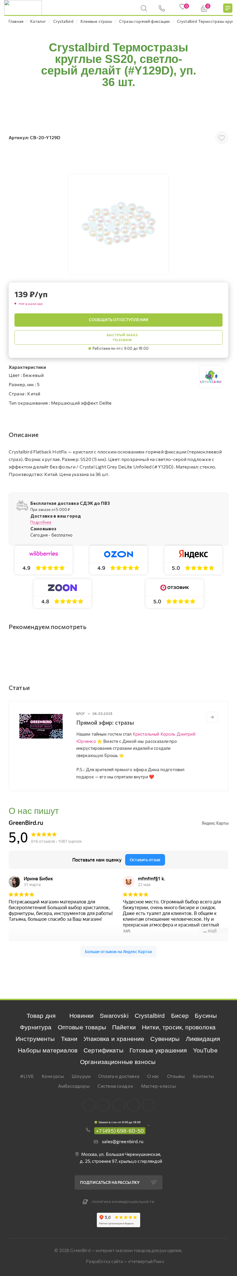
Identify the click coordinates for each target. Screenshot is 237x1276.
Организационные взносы (118, 1062)
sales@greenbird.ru (122, 1141)
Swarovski (114, 1015)
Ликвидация (203, 1038)
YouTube (205, 1050)
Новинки (81, 1015)
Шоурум (81, 1076)
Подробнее (40, 522)
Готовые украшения (158, 1050)
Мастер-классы (158, 1086)
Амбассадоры (74, 1086)
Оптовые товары (82, 1027)
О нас (153, 1076)
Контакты (203, 1076)
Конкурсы (53, 1076)
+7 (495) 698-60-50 (120, 1131)
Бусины (206, 1015)
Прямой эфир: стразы (105, 722)
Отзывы (176, 1076)
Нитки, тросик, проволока (179, 1027)
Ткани (69, 1038)
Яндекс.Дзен (148, 1105)
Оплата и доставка (118, 1076)
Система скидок (115, 1086)
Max (103, 1105)
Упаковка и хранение (114, 1038)
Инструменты (35, 1038)
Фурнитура (35, 1027)
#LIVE (27, 1076)
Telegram (118, 1105)
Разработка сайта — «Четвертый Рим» (125, 1261)
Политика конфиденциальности (123, 1202)
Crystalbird (150, 1015)
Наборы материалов (47, 1050)
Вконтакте (89, 1105)
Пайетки (124, 1027)
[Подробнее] (212, 717)
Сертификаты (103, 1050)
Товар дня (41, 1015)
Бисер (180, 1015)
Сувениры (164, 1038)
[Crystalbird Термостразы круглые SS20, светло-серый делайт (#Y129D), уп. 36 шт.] (118, 224)
